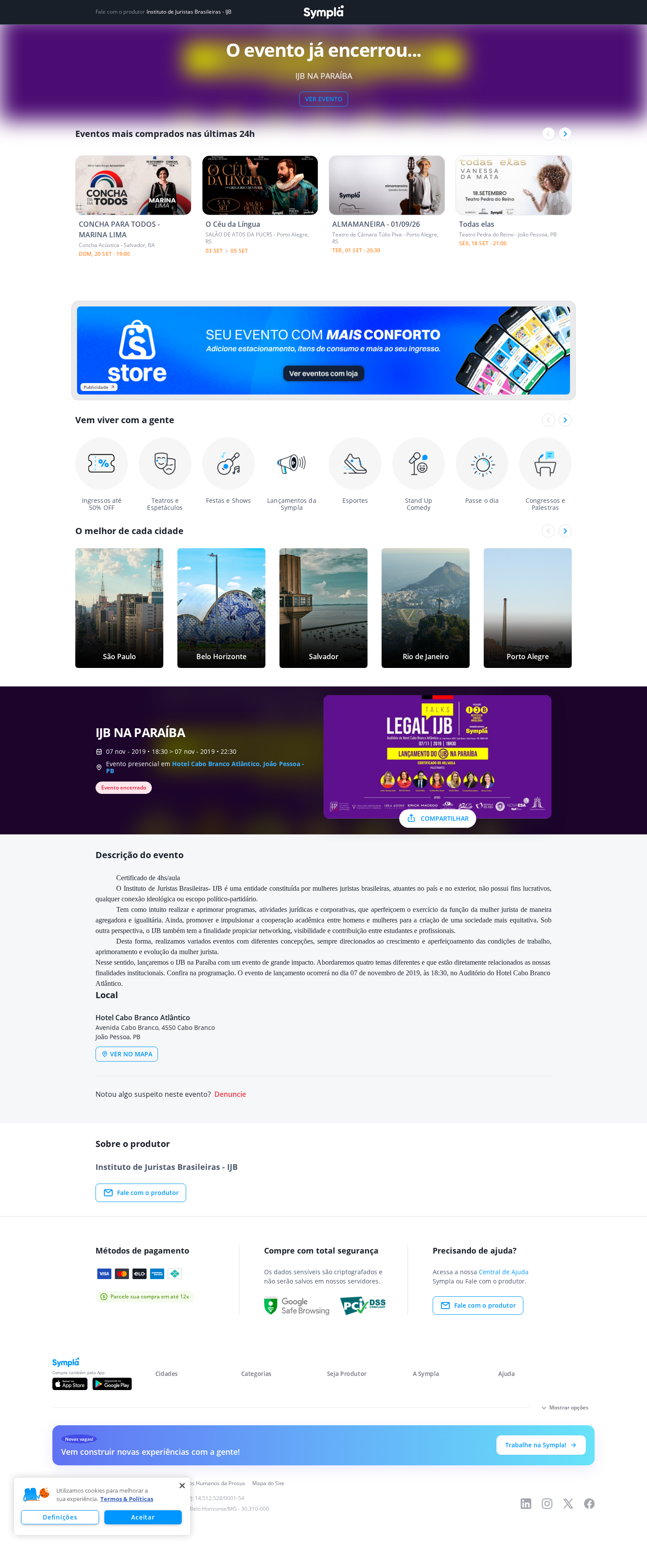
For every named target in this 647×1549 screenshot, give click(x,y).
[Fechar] (182, 1485)
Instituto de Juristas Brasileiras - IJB (189, 12)
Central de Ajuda (504, 1272)
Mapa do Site (268, 1483)
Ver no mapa (131, 1054)
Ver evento (323, 99)
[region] (102, 1506)
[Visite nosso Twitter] (568, 1503)
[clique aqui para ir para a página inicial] (323, 12)
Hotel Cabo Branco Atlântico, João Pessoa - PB (205, 767)
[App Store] (70, 1384)
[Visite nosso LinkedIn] (526, 1503)
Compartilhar (445, 818)
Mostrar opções (568, 1407)
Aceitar (142, 1517)
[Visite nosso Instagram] (547, 1503)
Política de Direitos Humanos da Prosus (197, 1483)
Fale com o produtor (148, 1192)
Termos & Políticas (126, 1499)
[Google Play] (112, 1384)
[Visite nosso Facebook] (589, 1503)
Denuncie (230, 1094)
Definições (60, 1517)
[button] (36, 1495)
